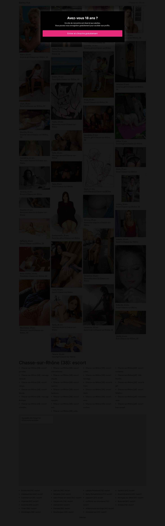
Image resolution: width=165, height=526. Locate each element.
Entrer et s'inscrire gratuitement (82, 33)
